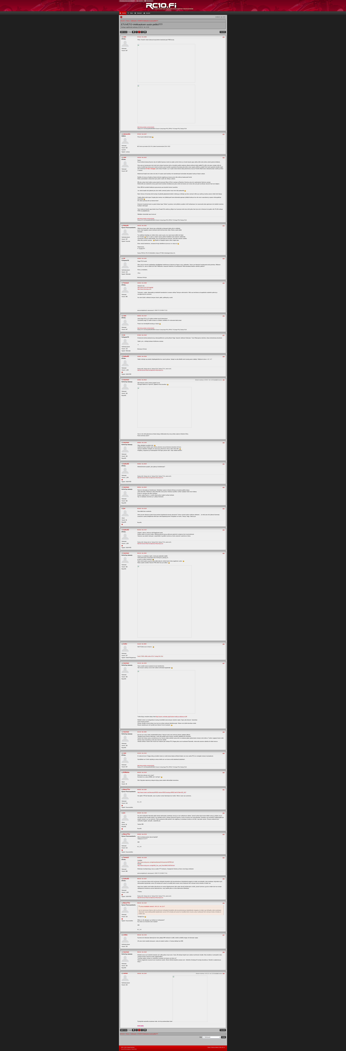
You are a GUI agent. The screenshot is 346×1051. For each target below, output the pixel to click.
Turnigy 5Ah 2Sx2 (158, 656)
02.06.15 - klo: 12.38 (142, 857)
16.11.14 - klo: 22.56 (141, 731)
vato (124, 37)
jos (124, 508)
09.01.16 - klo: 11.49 (141, 902)
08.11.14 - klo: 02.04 (141, 553)
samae (125, 973)
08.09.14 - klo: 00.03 (142, 487)
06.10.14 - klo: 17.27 (142, 529)
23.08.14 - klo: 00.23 (142, 379)
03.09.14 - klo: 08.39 (142, 463)
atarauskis (126, 134)
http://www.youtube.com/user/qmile (145, 127)
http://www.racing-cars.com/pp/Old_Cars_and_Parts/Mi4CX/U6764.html (156, 865)
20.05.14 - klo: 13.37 (142, 315)
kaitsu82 (126, 356)
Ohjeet (209, 1047)
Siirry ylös (124, 1030)
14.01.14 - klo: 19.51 (142, 225)
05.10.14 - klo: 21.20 (142, 508)
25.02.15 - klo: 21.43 (142, 772)
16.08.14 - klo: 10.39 (142, 356)
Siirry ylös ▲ (222, 1047)
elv (124, 258)
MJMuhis (126, 772)
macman (126, 379)
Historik (125, 225)
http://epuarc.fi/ (159, 370)
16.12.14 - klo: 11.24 (141, 753)
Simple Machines (131, 1047)
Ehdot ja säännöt (215, 1047)
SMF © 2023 (124, 1047)
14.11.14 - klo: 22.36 (141, 663)
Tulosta (222, 32)
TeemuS (126, 283)
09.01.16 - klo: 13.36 (142, 934)
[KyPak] (122, 805)
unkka (125, 935)
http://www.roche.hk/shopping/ (145, 287)
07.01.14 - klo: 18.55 (142, 36)
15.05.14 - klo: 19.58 (142, 282)
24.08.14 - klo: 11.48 (141, 442)
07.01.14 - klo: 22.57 (142, 134)
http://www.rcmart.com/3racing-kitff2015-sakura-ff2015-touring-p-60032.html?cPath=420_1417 (161, 792)
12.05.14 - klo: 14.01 (142, 258)
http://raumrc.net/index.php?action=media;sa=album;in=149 (171, 716)
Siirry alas (124, 32)
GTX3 (152, 656)
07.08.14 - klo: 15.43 (142, 335)
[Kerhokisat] (122, 372)
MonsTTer (126, 789)
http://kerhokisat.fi (141, 370)
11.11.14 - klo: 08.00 (141, 643)
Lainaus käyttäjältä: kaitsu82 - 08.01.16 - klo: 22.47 (152, 906)
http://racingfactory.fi (151, 370)
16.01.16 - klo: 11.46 (141, 973)
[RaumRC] (122, 524)
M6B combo (148, 656)
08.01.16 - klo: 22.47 (142, 878)
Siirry (200, 1037)
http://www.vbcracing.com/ (144, 289)
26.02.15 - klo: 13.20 (142, 812)
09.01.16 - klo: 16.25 (142, 952)
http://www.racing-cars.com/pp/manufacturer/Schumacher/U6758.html (155, 862)
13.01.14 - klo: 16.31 (142, 157)
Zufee (125, 644)
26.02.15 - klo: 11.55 (141, 789)
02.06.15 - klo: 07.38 (142, 834)
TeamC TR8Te (140, 656)
